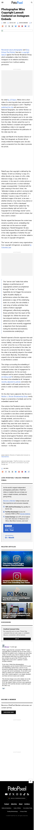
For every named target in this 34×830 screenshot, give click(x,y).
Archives (27, 804)
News (4, 22)
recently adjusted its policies (11, 382)
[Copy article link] (28, 26)
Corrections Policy (27, 808)
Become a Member (9, 501)
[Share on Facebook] (6, 26)
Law (4, 468)
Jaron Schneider (23, 22)
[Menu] (2, 2)
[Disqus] (17, 666)
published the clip (7, 107)
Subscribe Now (9, 712)
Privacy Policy (23, 811)
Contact (6, 804)
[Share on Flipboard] (19, 26)
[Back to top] (31, 781)
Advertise (14, 804)
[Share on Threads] (12, 26)
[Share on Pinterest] (22, 26)
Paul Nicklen (11, 52)
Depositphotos (5, 456)
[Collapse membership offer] (30, 487)
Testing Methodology (12, 811)
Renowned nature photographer (11, 50)
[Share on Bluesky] (15, 26)
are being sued (6, 377)
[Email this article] (25, 26)
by (12, 99)
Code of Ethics (17, 808)
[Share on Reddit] (2, 26)
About (20, 804)
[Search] (31, 2)
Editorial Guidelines (6, 808)
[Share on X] (9, 26)
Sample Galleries (25, 514)
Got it (17, 639)
